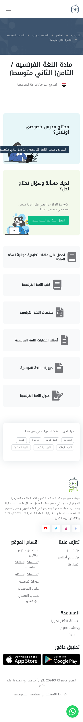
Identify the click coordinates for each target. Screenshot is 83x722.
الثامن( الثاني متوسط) (60, 40)
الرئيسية (75, 35)
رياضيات (35, 440)
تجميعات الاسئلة (27, 574)
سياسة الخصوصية (27, 694)
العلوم (22, 440)
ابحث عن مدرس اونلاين (28, 552)
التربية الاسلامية (21, 447)
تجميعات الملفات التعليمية (27, 565)
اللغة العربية (51, 440)
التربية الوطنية (65, 447)
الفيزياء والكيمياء (44, 447)
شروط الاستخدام (54, 694)
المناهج (59, 35)
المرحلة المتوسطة (15, 35)
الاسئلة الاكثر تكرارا (65, 621)
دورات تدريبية (29, 581)
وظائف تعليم (70, 628)
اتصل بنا (74, 564)
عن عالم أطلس (69, 557)
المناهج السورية (40, 35)
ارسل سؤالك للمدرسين (48, 220)
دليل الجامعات (28, 588)
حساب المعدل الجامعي (28, 598)
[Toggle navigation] (8, 9)
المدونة (74, 635)
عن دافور (73, 550)
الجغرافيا (68, 440)
